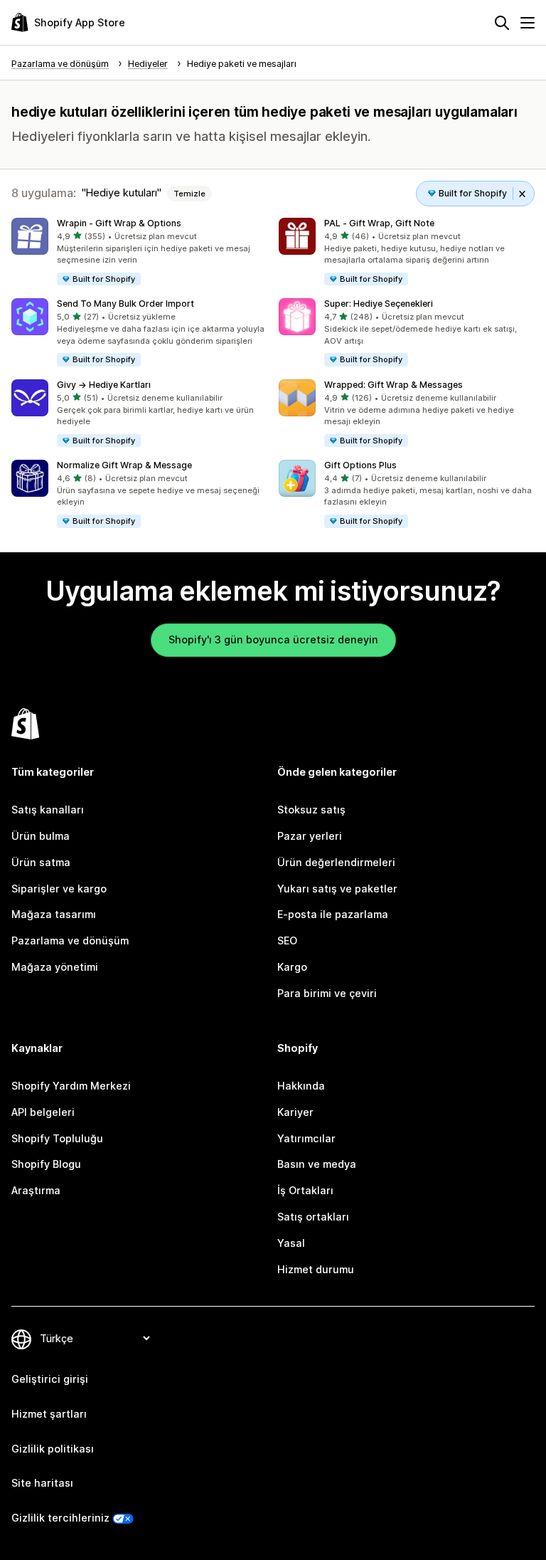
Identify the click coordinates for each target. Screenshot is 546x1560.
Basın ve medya (316, 1164)
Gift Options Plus (360, 465)
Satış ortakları (313, 1217)
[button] (139, 252)
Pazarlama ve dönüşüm (70, 940)
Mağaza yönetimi (54, 967)
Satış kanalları (47, 809)
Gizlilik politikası (52, 1449)
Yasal (291, 1243)
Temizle (189, 194)
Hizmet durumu (315, 1269)
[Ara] (502, 23)
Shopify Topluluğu (57, 1138)
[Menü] (527, 23)
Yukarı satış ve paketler (337, 888)
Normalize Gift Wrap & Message (124, 465)
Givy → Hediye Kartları (104, 384)
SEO (287, 940)
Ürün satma (40, 862)
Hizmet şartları (49, 1414)
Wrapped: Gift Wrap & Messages (393, 384)
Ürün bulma (40, 836)
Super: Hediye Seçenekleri (378, 303)
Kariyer (295, 1112)
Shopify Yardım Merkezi (71, 1086)
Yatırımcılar (306, 1138)
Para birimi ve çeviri (327, 993)
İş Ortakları (305, 1190)
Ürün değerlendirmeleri (336, 862)
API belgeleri (43, 1112)
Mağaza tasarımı (53, 914)
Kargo (292, 967)
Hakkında (301, 1086)
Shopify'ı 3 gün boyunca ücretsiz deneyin (273, 639)
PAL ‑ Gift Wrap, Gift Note (379, 223)
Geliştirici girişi (49, 1379)
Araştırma (35, 1190)
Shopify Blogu (46, 1164)
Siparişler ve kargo (59, 888)
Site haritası (42, 1483)
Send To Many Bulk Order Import (125, 303)
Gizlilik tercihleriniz (60, 1518)
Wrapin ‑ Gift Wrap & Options (119, 223)
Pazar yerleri (309, 836)
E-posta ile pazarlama (332, 914)
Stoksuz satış (311, 809)
